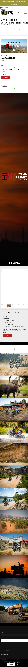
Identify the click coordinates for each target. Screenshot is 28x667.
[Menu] (25, 12)
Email (2, 632)
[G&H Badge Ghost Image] (14, 67)
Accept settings (11, 664)
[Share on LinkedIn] (20, 29)
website (2, 75)
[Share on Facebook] (3, 29)
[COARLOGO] (14, 88)
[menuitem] (25, 12)
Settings (18, 664)
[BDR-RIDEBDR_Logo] (11, 12)
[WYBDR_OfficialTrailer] (14, 46)
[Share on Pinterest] (14, 29)
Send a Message (4, 654)
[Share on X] (9, 29)
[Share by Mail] (25, 29)
